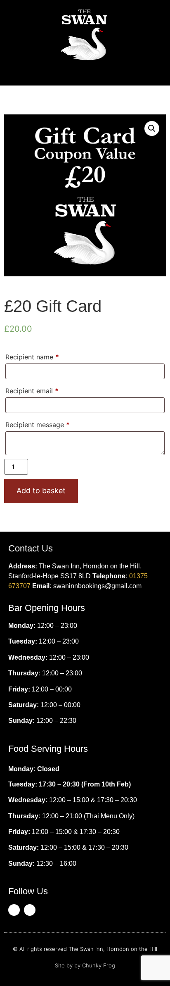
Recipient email (32, 391)
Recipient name (32, 357)
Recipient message (37, 425)
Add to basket (41, 490)
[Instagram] (29, 910)
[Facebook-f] (14, 910)
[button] (85, 73)
